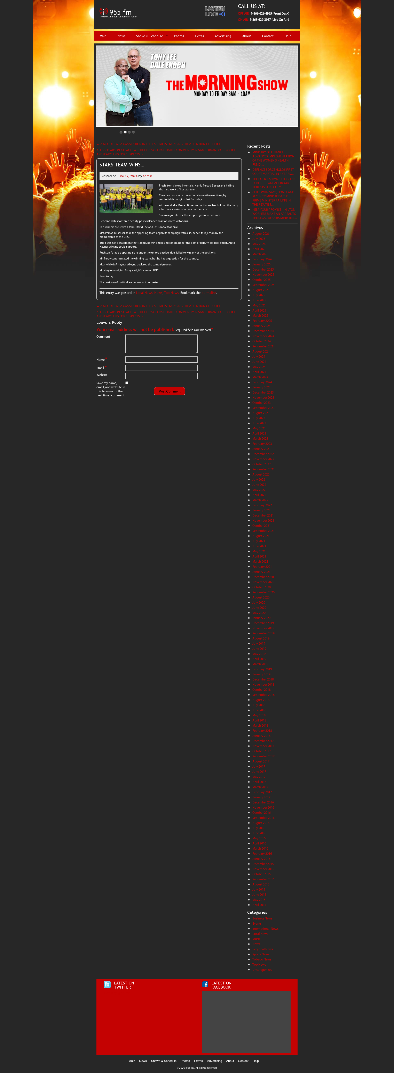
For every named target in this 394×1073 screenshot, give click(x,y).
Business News (262, 918)
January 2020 (261, 618)
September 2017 (263, 756)
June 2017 (259, 772)
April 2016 (259, 843)
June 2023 (259, 423)
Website (102, 375)
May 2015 (259, 900)
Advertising (223, 36)
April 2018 (259, 720)
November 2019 (263, 628)
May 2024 (259, 367)
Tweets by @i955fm (116, 993)
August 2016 (260, 823)
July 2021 (258, 541)
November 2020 (263, 582)
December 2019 (263, 623)
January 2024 (261, 387)
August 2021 (260, 536)
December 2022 (263, 454)
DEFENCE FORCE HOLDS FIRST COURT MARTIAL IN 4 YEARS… (273, 172)
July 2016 (258, 828)
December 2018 (263, 679)
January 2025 (261, 326)
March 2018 (260, 725)
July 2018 (258, 705)
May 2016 (259, 838)
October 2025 (261, 280)
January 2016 (261, 859)
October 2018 (261, 690)
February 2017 (262, 792)
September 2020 (263, 592)
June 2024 (259, 362)
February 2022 (262, 505)
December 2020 (263, 577)
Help (288, 36)
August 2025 (260, 290)
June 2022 (259, 485)
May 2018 (259, 715)
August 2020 (260, 597)
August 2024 (260, 351)
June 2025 (259, 300)
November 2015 (263, 869)
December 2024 (263, 331)
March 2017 (260, 787)
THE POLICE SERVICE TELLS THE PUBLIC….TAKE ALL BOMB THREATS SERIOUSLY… (273, 183)
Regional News (262, 949)
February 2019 (262, 669)
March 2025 (260, 315)
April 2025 (259, 310)
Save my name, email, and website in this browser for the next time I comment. (110, 389)
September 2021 (263, 531)
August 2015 (260, 884)
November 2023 (263, 397)
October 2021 (261, 526)
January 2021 (261, 572)
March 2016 (260, 848)
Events (256, 923)
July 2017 (258, 766)
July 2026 (258, 239)
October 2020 (261, 587)
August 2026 (260, 234)
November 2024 (263, 336)
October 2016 (261, 813)
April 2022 (259, 495)
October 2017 (261, 751)
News (121, 36)
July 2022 (258, 479)
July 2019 (258, 643)
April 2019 (259, 659)
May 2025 (259, 305)
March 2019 (260, 664)
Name (101, 359)
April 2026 (259, 249)
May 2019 (259, 654)
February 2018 (262, 731)
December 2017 (263, 741)
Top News (171, 293)
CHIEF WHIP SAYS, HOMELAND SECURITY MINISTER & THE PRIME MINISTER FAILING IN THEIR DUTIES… (273, 198)
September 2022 (263, 469)
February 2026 (262, 259)
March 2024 (260, 377)
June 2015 (259, 895)
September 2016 (263, 818)
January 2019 (261, 674)
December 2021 (263, 515)
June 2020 (259, 608)
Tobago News (261, 959)
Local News (144, 293)
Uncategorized (262, 970)
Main (103, 36)
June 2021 (259, 546)
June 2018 (259, 710)
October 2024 (261, 341)
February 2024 (262, 382)
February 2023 (262, 444)
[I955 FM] (118, 19)
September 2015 (263, 879)
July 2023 (258, 418)
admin (147, 176)
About (246, 36)
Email (101, 367)
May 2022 (259, 490)
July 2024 (258, 356)
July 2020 (258, 602)
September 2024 (263, 346)
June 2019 (259, 649)
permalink (209, 293)
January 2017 (261, 797)
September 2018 (263, 695)
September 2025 (263, 285)
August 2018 (260, 700)
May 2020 (259, 613)
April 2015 (259, 905)
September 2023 (263, 408)
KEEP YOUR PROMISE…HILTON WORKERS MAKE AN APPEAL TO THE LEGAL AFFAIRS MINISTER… (274, 214)
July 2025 (258, 295)
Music (256, 939)
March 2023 (260, 438)
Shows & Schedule (149, 36)
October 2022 (261, 464)
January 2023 (261, 449)
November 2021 (263, 520)
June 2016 (259, 833)
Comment (103, 336)
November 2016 (263, 807)
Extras (199, 36)
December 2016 (263, 802)
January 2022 (261, 510)
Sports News (260, 954)
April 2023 (259, 433)
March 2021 (260, 561)
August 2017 (260, 761)
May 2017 (259, 777)
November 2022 (263, 459)
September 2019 (263, 633)
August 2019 (260, 638)
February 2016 (262, 854)
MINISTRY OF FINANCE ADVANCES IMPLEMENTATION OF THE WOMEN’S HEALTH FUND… (273, 158)
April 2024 (259, 372)
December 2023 (263, 392)
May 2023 (259, 428)
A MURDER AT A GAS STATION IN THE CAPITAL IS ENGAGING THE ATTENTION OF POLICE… (160, 144)
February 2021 (262, 567)
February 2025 (262, 321)
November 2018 (263, 684)
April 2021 (259, 556)
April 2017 (259, 782)
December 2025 (263, 269)
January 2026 (261, 264)
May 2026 (259, 244)
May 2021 (259, 551)
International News (265, 929)
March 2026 (260, 254)
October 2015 (261, 874)
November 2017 (263, 746)
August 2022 (260, 474)
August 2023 (260, 413)
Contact (268, 36)
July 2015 (258, 889)
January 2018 (261, 736)
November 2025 (263, 274)
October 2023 (261, 403)
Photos (179, 36)
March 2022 (260, 500)
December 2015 (263, 864)
